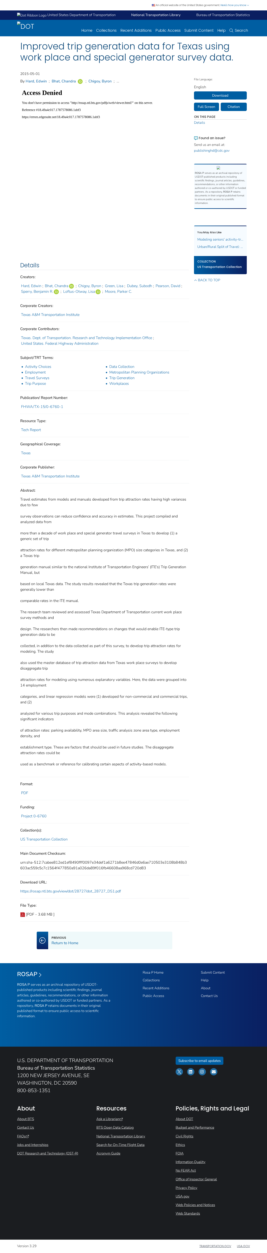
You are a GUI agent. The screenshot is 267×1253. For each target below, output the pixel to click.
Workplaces (119, 383)
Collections (106, 30)
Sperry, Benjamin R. (37, 291)
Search (241, 30)
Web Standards (188, 1213)
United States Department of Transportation (81, 15)
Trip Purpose (35, 383)
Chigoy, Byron (100, 81)
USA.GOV (243, 1246)
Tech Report (31, 429)
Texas (26, 453)
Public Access (168, 30)
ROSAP (27, 974)
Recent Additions (136, 30)
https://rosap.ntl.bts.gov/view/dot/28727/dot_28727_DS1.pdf (70, 891)
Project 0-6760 (34, 816)
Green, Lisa (114, 285)
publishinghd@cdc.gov (212, 150)
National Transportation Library (120, 1136)
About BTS (25, 1119)
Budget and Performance (195, 1127)
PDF (24, 792)
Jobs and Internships (32, 1144)
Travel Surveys (37, 377)
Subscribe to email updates (199, 1060)
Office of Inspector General (196, 1179)
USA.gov (182, 1196)
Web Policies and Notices (195, 1205)
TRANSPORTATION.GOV (215, 1246)
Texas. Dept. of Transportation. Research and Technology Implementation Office (86, 337)
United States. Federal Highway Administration (59, 343)
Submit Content (199, 30)
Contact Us (209, 995)
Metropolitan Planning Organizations (139, 372)
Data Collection (121, 366)
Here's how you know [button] (233, 5)
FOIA (180, 1153)
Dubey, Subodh (139, 285)
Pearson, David (168, 285)
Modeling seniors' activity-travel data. (220, 239)
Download (220, 95)
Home (86, 30)
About (205, 988)
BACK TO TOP (209, 280)
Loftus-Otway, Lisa (79, 291)
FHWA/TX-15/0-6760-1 (42, 406)
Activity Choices (38, 366)
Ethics (180, 1144)
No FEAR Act (186, 1170)
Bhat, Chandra (64, 81)
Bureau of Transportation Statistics (223, 15)
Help (221, 30)
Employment (35, 372)
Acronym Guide (108, 1153)
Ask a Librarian (108, 1119)
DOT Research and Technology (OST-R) (47, 1153)
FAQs (21, 1136)
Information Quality (190, 1162)
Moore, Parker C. (118, 291)
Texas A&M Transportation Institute (50, 314)
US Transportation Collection (44, 839)
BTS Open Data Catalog (115, 1127)
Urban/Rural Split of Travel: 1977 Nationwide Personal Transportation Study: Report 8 (220, 246)
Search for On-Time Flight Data (120, 1144)
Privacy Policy (186, 1187)
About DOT (184, 1119)
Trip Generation (122, 377)
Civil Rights (184, 1136)
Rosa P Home (153, 972)
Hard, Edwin (36, 81)
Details (199, 122)
